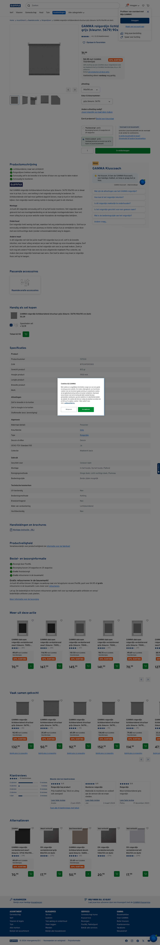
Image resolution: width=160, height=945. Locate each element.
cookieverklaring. (69, 403)
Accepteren (86, 409)
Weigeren (69, 409)
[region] (80, 397)
